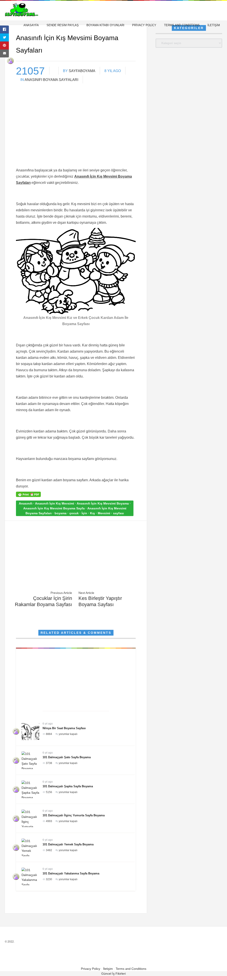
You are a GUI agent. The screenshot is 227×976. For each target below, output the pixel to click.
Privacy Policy (144, 25)
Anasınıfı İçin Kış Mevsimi (54, 503)
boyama (61, 513)
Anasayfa (31, 25)
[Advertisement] (76, 132)
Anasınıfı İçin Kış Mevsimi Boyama (103, 503)
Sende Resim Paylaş (63, 25)
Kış (92, 513)
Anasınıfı (25, 503)
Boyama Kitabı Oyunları (105, 25)
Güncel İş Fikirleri (113, 973)
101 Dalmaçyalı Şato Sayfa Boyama (67, 757)
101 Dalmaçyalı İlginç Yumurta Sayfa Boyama (74, 815)
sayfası (118, 513)
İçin (84, 513)
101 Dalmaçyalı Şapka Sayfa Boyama (68, 786)
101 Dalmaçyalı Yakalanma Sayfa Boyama (71, 873)
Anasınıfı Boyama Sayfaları (51, 80)
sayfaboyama (82, 71)
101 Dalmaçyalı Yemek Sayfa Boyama (68, 844)
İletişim (213, 25)
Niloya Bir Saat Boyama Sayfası (64, 728)
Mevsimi (104, 513)
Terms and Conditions (182, 25)
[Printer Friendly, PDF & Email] (28, 496)
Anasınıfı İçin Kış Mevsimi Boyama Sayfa (54, 508)
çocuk (74, 513)
